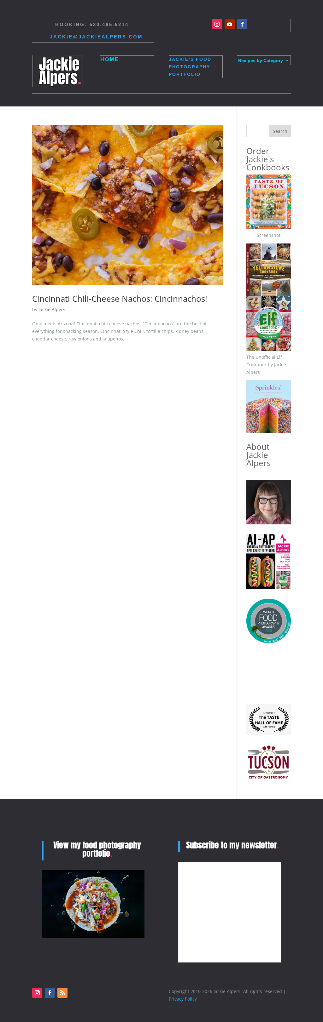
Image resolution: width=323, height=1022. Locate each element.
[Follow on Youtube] (230, 24)
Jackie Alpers (51, 309)
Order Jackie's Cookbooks (267, 159)
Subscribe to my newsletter (232, 845)
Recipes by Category (260, 60)
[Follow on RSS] (62, 993)
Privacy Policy (183, 999)
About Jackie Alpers (258, 455)
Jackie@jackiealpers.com (96, 36)
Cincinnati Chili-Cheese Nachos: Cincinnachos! (119, 298)
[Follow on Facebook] (242, 24)
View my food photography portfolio (97, 849)
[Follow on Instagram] (217, 24)
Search (280, 131)
